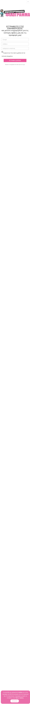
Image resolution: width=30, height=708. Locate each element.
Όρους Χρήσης (20, 697)
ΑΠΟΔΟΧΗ (15, 701)
